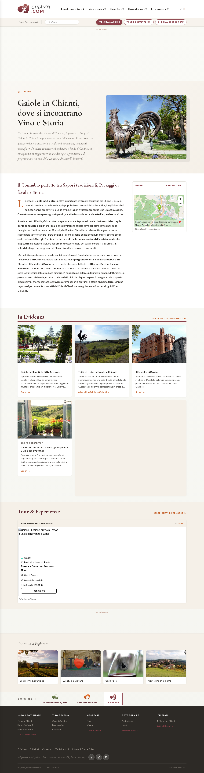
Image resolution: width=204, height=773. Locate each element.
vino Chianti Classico (111, 209)
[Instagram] (99, 757)
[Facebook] (91, 757)
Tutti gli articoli (62, 749)
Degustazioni (58, 725)
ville (69, 247)
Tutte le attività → (95, 730)
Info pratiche (159, 8)
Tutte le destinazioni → (28, 734)
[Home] (19, 92)
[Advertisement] (102, 53)
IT (185, 8)
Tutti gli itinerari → (165, 726)
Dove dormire (137, 8)
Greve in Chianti (25, 721)
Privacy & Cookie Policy (83, 749)
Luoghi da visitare (72, 8)
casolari (78, 247)
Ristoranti (56, 729)
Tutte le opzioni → (130, 730)
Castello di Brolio (40, 263)
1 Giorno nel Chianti (166, 721)
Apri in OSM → (175, 185)
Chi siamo (22, 749)
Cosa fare (117, 8)
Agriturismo (127, 721)
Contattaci (47, 749)
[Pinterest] (106, 757)
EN (180, 8)
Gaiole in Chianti (25, 729)
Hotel (124, 725)
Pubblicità (34, 749)
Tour (89, 721)
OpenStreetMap (142, 229)
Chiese (90, 725)
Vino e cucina (97, 8)
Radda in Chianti (25, 725)
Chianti (28, 91)
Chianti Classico (59, 721)
